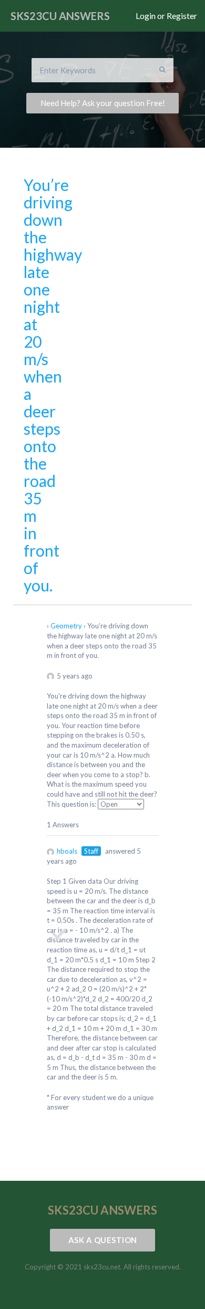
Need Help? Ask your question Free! (102, 103)
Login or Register (166, 16)
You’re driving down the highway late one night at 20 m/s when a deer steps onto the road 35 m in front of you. (53, 385)
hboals (67, 851)
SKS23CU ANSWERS (60, 15)
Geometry (66, 626)
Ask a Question (102, 1240)
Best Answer (58, 933)
